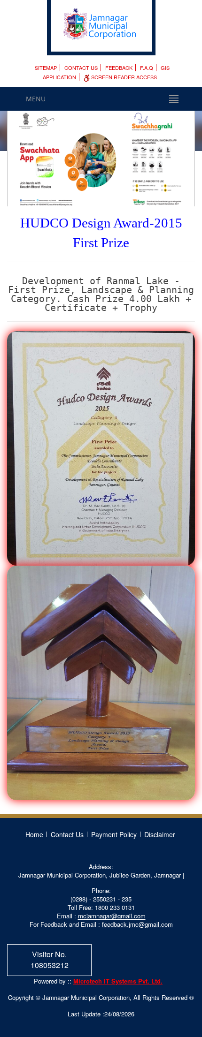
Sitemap (46, 67)
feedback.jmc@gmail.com (137, 924)
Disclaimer (159, 834)
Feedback (118, 67)
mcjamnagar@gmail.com (112, 915)
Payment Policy (114, 834)
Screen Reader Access (123, 77)
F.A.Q (146, 67)
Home (34, 834)
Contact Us (81, 67)
